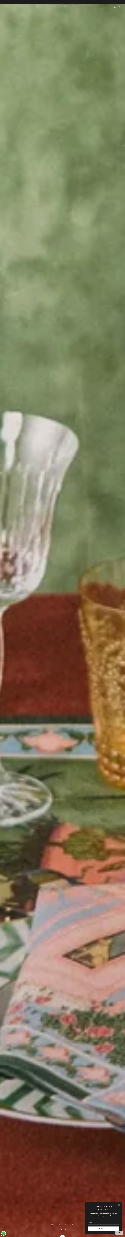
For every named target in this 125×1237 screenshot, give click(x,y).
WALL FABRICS (50, 7)
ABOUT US (62, 7)
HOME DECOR (26, 7)
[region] (62, 620)
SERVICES (73, 7)
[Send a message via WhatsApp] (3, 1233)
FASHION (38, 7)
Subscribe (103, 1229)
